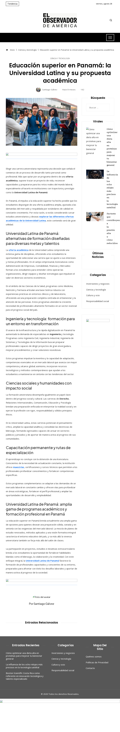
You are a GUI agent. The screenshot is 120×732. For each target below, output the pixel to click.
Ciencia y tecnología (60, 58)
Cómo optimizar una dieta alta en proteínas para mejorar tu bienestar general (24, 656)
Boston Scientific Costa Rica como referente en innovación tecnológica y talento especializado (24, 676)
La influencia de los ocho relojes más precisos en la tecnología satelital (24, 666)
